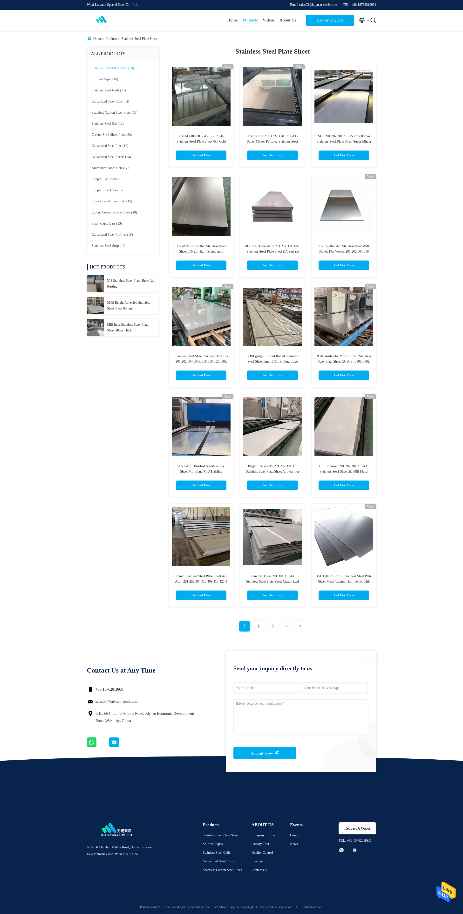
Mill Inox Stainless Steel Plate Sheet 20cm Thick (127, 327)
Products (250, 20)
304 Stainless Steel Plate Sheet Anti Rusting (131, 283)
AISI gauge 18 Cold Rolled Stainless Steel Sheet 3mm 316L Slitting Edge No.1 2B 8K (272, 361)
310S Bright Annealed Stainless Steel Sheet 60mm (128, 305)
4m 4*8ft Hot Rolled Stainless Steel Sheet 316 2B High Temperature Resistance (201, 251)
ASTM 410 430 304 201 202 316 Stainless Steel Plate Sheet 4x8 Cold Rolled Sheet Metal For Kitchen (201, 141)
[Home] (106, 20)
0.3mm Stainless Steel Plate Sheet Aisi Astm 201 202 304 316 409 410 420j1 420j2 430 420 (201, 581)
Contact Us (259, 870)
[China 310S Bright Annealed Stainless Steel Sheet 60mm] (95, 305)
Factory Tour (260, 844)
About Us (287, 20)
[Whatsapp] (98, 746)
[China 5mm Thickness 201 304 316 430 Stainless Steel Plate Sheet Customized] (272, 536)
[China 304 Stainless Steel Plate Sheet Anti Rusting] (95, 283)
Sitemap (257, 861)
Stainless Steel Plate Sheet (139, 39)
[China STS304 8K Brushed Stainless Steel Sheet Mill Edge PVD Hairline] (201, 426)
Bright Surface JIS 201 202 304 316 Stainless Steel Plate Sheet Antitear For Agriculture (272, 471)
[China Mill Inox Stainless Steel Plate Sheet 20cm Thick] (95, 327)
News (294, 844)
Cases (294, 835)
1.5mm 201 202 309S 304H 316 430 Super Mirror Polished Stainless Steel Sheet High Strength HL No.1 (272, 141)
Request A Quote (330, 20)
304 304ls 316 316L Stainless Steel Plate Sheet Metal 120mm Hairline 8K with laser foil (344, 581)
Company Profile (263, 835)
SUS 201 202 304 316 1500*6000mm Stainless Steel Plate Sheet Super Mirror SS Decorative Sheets (344, 141)
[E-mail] (120, 746)
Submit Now (262, 753)
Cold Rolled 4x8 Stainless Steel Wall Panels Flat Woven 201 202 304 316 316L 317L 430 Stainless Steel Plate (344, 251)
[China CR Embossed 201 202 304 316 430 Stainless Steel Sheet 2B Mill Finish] (343, 426)
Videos (269, 20)
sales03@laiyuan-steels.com (116, 701)
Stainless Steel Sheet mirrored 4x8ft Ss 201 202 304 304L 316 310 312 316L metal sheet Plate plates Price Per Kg (201, 361)
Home (232, 20)
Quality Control (262, 852)
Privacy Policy (150, 907)
